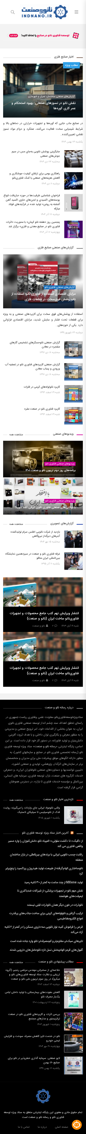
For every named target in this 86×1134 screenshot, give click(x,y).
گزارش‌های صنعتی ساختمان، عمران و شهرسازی (51, 97)
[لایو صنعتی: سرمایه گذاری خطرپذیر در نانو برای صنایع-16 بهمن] (73, 1065)
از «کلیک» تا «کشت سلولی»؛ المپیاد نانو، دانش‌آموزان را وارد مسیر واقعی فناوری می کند (45, 844)
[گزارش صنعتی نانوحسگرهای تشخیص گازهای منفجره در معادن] (73, 350)
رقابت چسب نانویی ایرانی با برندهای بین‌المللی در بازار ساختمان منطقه (46, 857)
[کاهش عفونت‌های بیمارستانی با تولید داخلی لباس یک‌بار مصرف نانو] (73, 999)
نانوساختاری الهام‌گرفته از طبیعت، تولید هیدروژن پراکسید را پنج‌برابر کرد (44, 871)
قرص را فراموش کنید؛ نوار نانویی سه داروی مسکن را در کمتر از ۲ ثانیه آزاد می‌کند (44, 930)
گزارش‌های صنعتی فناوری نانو (60, 287)
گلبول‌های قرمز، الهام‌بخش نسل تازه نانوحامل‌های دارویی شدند (46, 950)
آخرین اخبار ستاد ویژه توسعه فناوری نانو (45, 832)
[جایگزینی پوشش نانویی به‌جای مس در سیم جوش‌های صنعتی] (73, 159)
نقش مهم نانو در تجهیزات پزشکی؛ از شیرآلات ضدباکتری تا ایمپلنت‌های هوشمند (50, 893)
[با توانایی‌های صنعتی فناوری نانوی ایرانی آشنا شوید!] (43, 496)
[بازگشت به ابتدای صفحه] (3, 1130)
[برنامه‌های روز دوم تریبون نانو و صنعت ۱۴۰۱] (43, 459)
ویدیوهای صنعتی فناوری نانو (60, 464)
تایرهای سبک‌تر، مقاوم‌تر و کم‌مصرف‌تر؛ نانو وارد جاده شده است (46, 941)
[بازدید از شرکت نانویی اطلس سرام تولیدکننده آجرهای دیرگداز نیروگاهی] (73, 539)
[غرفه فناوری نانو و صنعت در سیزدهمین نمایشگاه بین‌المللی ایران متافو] (73, 561)
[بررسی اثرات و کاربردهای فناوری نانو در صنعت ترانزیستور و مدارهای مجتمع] (73, 1021)
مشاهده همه (16, 435)
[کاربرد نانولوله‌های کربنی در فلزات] (73, 393)
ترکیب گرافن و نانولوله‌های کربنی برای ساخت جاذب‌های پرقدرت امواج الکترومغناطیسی (46, 916)
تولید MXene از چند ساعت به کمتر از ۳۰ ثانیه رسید (53, 882)
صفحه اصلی (61, 1127)
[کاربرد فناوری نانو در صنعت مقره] (73, 415)
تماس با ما (24, 1127)
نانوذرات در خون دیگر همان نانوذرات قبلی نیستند (55, 905)
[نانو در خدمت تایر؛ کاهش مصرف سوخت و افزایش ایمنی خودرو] (73, 1043)
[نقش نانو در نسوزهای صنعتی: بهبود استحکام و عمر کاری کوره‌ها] (43, 91)
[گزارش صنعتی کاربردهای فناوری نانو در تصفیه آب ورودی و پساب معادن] (73, 372)
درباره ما (42, 1127)
